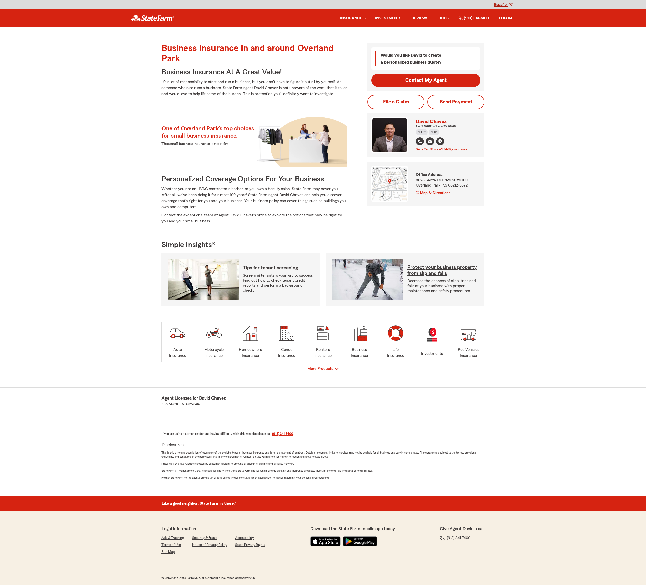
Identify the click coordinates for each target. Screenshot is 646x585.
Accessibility (244, 538)
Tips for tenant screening (270, 267)
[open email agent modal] (430, 142)
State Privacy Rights (250, 545)
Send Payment (456, 101)
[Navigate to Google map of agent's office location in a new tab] (440, 141)
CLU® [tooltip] (434, 132)
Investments (388, 18)
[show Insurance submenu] (364, 18)
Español (501, 5)
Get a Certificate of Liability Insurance (441, 149)
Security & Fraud (204, 538)
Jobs (444, 18)
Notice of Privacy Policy (209, 545)
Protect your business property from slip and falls (442, 270)
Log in (505, 18)
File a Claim (396, 101)
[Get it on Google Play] (360, 541)
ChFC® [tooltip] (422, 132)
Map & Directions (435, 193)
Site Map (168, 552)
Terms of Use (171, 545)
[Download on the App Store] (325, 541)
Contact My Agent (426, 80)
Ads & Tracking (173, 538)
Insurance (351, 18)
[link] (152, 18)
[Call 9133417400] (420, 141)
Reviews (420, 18)
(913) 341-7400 (476, 18)
